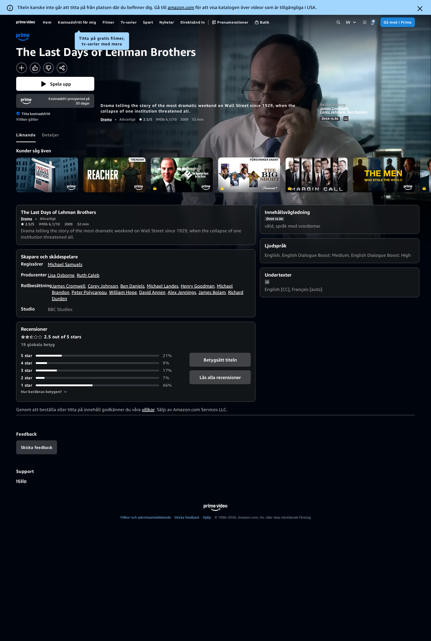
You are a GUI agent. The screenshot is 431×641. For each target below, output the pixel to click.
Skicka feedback (186, 517)
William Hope (123, 292)
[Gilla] (35, 67)
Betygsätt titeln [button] (220, 359)
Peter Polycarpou (89, 292)
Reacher (114, 174)
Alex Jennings (182, 292)
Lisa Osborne (61, 275)
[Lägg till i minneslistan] (21, 67)
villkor (148, 409)
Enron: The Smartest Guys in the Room (182, 174)
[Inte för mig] (48, 67)
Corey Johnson (332, 112)
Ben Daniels (357, 112)
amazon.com (181, 7)
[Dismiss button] (420, 8)
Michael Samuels (65, 264)
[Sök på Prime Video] (338, 22)
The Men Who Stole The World (384, 174)
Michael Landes (162, 285)
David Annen (152, 292)
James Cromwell (334, 108)
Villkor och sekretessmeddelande (145, 517)
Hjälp (21, 480)
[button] (55, 84)
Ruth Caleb (88, 275)
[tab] (26, 134)
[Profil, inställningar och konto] (373, 22)
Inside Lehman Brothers (47, 174)
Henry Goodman (198, 285)
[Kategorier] (364, 22)
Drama (106, 119)
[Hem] (25, 22)
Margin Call (316, 174)
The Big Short (249, 174)
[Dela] (62, 67)
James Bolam (212, 292)
